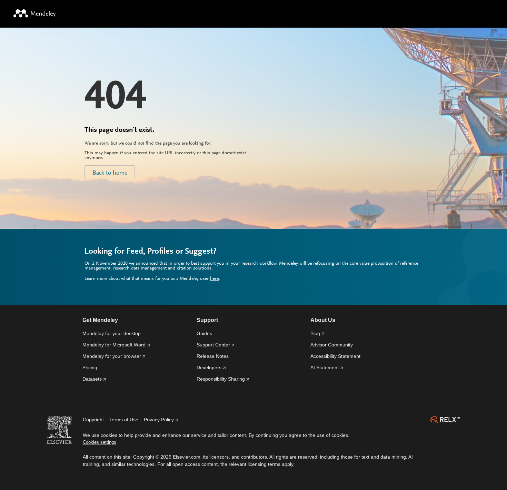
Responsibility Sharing (221, 379)
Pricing (89, 367)
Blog (315, 333)
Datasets (92, 379)
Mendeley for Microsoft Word (114, 344)
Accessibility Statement (335, 356)
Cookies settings (99, 442)
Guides (204, 333)
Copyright (93, 419)
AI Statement (324, 367)
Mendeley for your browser (111, 356)
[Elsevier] (59, 431)
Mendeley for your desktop (111, 333)
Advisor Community (331, 344)
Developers (209, 367)
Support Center (213, 344)
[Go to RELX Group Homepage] (445, 420)
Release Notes (213, 356)
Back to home (109, 173)
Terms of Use (123, 419)
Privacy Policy (159, 419)
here (214, 278)
